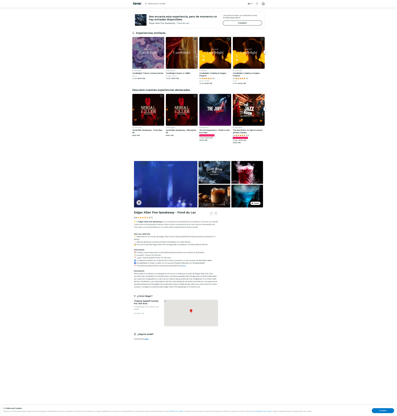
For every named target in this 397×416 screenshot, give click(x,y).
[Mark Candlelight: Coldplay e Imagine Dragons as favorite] (262, 39)
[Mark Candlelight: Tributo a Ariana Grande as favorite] (161, 39)
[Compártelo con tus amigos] (211, 213)
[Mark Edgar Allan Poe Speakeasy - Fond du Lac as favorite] (216, 213)
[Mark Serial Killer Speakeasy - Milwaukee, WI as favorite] (195, 96)
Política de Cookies (176, 411)
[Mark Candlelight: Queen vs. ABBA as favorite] (195, 39)
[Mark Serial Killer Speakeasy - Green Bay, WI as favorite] (161, 96)
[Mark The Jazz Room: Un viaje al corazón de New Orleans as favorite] (262, 96)
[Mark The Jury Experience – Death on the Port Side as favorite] (228, 96)
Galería (256, 203)
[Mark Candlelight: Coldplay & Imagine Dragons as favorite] (228, 39)
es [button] (251, 4)
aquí (184, 266)
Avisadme (242, 23)
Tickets (241, 219)
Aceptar (382, 411)
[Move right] (265, 52)
